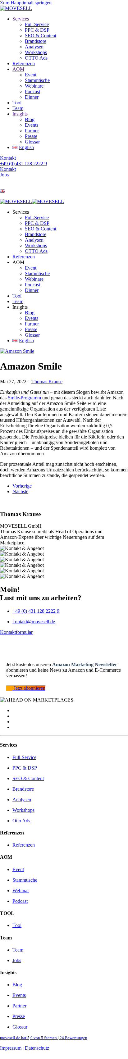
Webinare (34, 86)
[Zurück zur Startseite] (16, 8)
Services (20, 18)
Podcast (32, 91)
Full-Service (37, 24)
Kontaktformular (16, 632)
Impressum (10, 1048)
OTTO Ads (36, 58)
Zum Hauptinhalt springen (26, 2)
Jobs (4, 174)
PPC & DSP (37, 30)
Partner (32, 130)
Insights (20, 113)
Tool (16, 102)
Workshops (36, 52)
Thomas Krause (46, 381)
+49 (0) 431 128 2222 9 (23, 163)
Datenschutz (37, 1048)
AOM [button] (18, 262)
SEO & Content (40, 35)
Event (30, 74)
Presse (31, 136)
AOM (18, 69)
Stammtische (37, 80)
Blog (29, 119)
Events (31, 125)
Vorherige (22, 486)
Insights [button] (20, 307)
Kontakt (8, 158)
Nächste (20, 491)
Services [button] (20, 212)
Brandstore (35, 41)
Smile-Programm (24, 397)
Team (17, 108)
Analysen (34, 46)
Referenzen (23, 63)
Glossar (32, 141)
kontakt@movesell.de (33, 621)
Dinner (32, 97)
